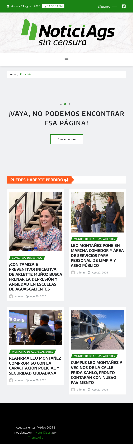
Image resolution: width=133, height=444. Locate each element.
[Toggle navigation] (66, 59)
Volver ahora (68, 139)
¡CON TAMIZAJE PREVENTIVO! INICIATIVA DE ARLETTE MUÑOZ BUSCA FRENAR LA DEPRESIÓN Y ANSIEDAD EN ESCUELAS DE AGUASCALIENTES (35, 277)
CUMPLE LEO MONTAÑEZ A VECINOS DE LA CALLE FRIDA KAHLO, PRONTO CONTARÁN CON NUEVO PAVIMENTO (96, 372)
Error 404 (26, 74)
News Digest (44, 432)
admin (19, 296)
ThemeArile (35, 437)
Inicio (13, 74)
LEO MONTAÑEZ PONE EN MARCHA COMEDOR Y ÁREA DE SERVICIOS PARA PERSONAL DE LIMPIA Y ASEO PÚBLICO (97, 255)
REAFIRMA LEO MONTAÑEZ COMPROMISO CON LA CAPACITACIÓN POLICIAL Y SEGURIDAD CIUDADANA (35, 365)
